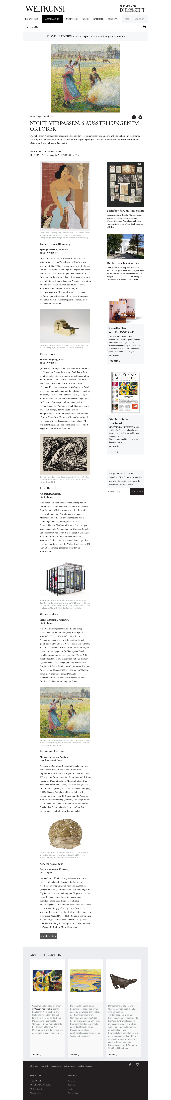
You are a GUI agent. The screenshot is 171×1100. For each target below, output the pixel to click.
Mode (87, 269)
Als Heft (114, 361)
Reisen (85, 19)
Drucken (144, 26)
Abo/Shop (139, 19)
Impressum (56, 1065)
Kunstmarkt (32, 19)
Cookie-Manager (85, 1065)
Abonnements (35, 1092)
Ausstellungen (52, 19)
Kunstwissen (71, 19)
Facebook (133, 116)
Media (127, 19)
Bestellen (137, 491)
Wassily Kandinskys (43, 1009)
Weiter (36, 1054)
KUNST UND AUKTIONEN (41, 1084)
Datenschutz (69, 1065)
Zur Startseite (47, 936)
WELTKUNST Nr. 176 (68, 154)
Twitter (139, 116)
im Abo (113, 452)
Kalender (98, 19)
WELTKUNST (35, 1080)
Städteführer (72, 1084)
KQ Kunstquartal (36, 1088)
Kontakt (44, 1065)
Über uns (34, 1065)
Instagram (137, 1064)
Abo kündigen (73, 1092)
